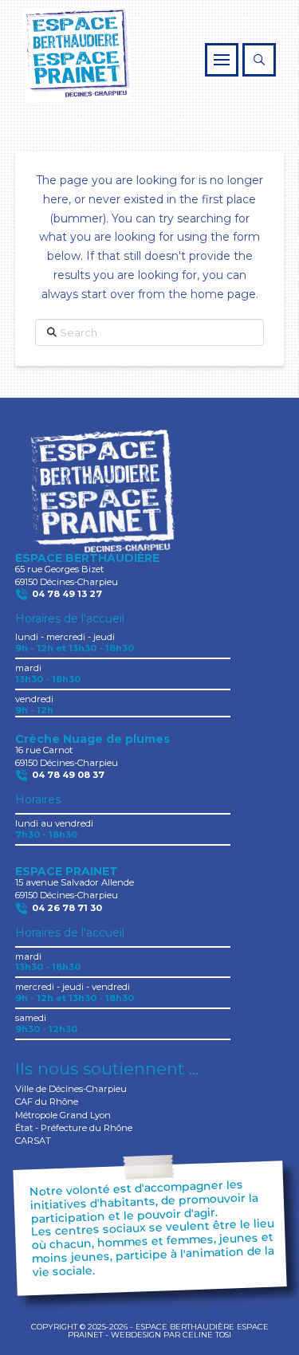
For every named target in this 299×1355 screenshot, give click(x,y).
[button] (221, 60)
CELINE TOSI (207, 1334)
